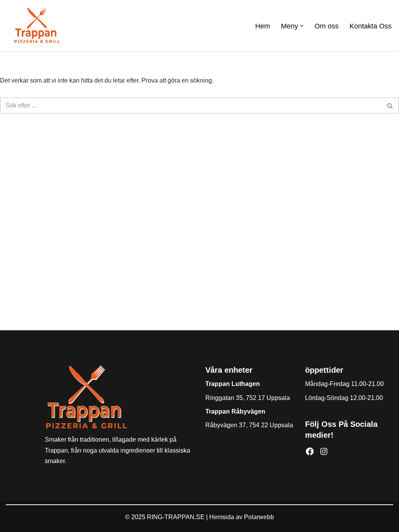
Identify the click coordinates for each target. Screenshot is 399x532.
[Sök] (390, 105)
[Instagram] (323, 451)
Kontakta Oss (371, 26)
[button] (302, 26)
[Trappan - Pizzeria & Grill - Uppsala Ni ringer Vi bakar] (37, 25)
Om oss (326, 26)
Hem (262, 26)
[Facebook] (309, 451)
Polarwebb (259, 517)
